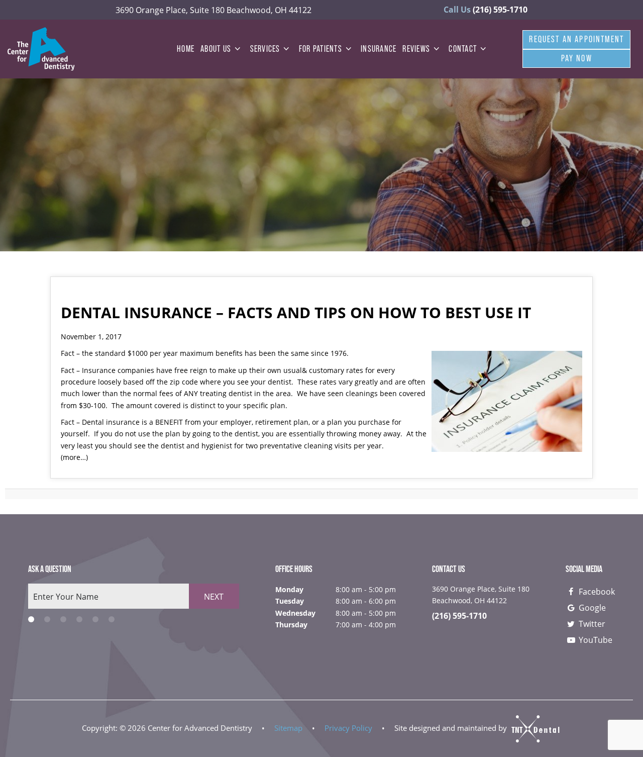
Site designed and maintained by (451, 728)
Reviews (416, 49)
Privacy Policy (348, 728)
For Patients (320, 49)
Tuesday (289, 601)
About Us (215, 49)
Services (265, 49)
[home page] (41, 49)
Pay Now (576, 58)
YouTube (594, 639)
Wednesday (295, 613)
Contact (463, 49)
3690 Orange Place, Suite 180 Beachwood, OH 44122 (213, 10)
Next (214, 596)
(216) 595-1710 (485, 10)
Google (591, 607)
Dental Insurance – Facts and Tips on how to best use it (296, 312)
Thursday (291, 624)
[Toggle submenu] (237, 48)
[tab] (31, 619)
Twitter (591, 623)
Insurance (378, 49)
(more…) (74, 457)
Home (185, 49)
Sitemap (288, 728)
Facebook (596, 591)
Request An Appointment (576, 39)
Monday (289, 589)
